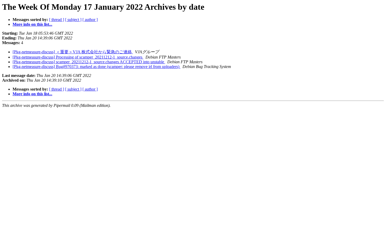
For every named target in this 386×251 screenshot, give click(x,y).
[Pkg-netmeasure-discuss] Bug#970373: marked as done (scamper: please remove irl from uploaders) (96, 66)
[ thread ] (56, 19)
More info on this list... (32, 24)
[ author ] (90, 19)
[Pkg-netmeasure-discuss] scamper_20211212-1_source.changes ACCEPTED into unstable (89, 62)
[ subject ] (73, 19)
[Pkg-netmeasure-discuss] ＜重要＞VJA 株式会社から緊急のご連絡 (73, 52)
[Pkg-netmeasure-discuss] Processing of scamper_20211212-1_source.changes (78, 57)
